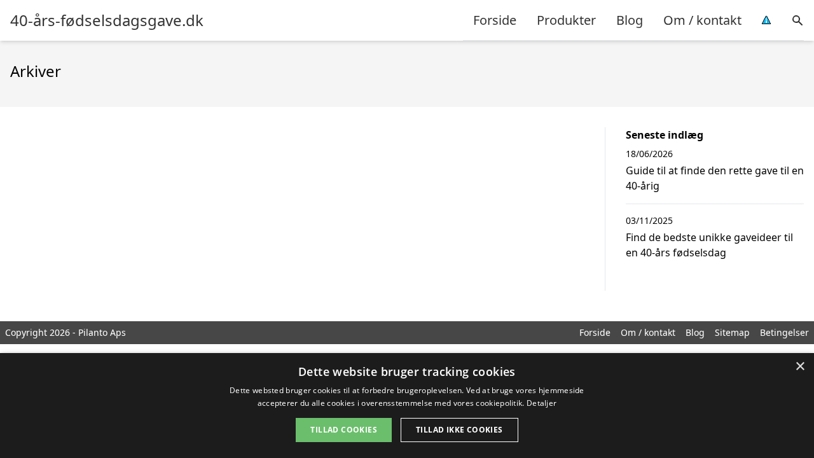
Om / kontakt (702, 20)
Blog (629, 20)
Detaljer (541, 403)
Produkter (566, 20)
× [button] (799, 366)
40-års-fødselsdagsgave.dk (107, 20)
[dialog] (407, 405)
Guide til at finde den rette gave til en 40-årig (715, 178)
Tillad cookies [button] (343, 429)
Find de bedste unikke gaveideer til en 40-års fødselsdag (709, 245)
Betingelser (784, 332)
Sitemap (732, 332)
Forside (494, 20)
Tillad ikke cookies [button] (459, 429)
